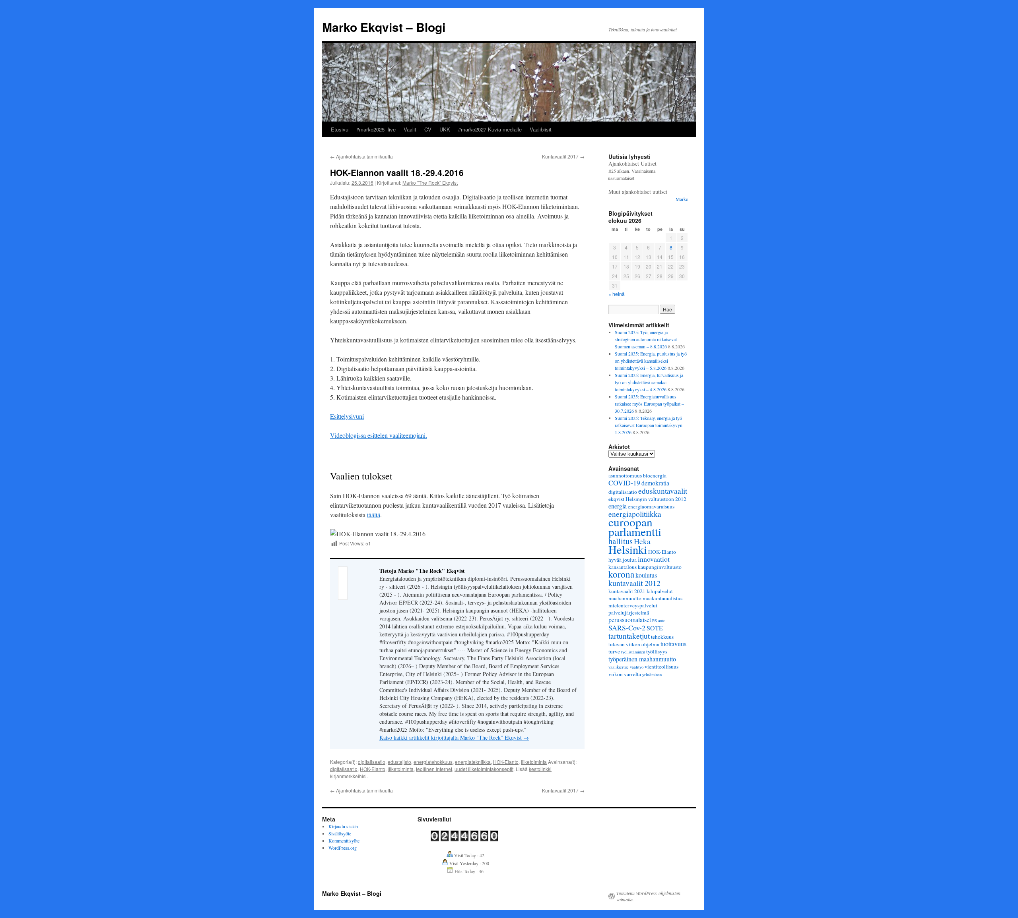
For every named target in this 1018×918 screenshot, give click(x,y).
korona (621, 574)
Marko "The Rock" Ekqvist (430, 182)
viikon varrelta (624, 674)
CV (427, 129)
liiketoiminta (534, 761)
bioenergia (654, 475)
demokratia (655, 483)
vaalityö (636, 667)
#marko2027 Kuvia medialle (490, 129)
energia (617, 506)
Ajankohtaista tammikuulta (361, 156)
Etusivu (339, 129)
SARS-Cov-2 (626, 627)
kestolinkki (540, 768)
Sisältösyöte (339, 833)
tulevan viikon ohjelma (633, 644)
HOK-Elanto (506, 761)
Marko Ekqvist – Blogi (383, 26)
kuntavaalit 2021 (626, 591)
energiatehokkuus (433, 761)
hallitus (620, 541)
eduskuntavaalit (662, 490)
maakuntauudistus (662, 598)
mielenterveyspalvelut (632, 605)
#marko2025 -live (376, 129)
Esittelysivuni (347, 416)
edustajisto (399, 761)
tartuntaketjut (629, 635)
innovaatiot (654, 559)
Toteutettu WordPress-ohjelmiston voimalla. (648, 896)
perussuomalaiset (629, 619)
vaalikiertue (618, 667)
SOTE (655, 628)
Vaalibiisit (541, 129)
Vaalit (410, 129)
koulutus (646, 575)
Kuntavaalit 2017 (563, 156)
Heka (642, 541)
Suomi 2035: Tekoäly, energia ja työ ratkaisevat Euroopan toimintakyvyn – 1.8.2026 (650, 425)
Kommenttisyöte (343, 840)
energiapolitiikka (634, 513)
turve (614, 651)
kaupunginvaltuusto (660, 566)
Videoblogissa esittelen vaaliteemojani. (378, 435)
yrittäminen (652, 674)
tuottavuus (673, 644)
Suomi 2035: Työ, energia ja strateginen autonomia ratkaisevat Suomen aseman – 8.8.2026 (646, 339)
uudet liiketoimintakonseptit (484, 768)
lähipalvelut (660, 591)
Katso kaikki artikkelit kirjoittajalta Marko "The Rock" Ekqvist (454, 737)
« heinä (616, 293)
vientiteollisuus (661, 666)
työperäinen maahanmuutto (642, 659)
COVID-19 (624, 482)
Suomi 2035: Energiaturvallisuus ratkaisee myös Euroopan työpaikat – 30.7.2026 (649, 403)
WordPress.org (342, 848)
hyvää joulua (622, 559)
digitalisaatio (371, 761)
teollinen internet (434, 768)
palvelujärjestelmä (628, 612)
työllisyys (656, 651)
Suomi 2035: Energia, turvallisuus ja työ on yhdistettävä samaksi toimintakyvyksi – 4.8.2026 (649, 382)
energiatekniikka (473, 761)
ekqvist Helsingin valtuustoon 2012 (647, 498)
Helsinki (627, 549)
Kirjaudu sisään (343, 826)
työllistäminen (633, 652)
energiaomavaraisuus (651, 506)
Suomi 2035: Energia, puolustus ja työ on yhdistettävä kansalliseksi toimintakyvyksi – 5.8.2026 (651, 360)
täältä (373, 514)
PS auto (658, 620)
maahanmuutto (624, 598)
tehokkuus (662, 636)
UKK (444, 129)
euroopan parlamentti (634, 526)
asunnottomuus (625, 475)
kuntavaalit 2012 (634, 583)
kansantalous (622, 566)
